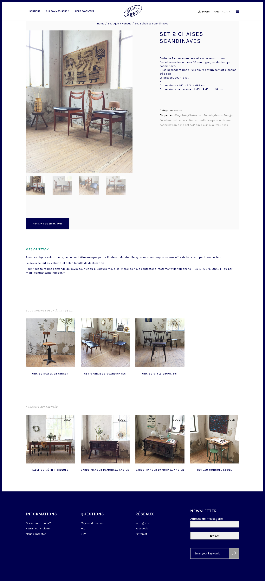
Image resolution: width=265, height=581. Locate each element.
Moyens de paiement (94, 523)
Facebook (141, 528)
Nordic (193, 120)
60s (176, 115)
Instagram (142, 523)
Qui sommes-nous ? (38, 523)
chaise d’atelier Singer (50, 373)
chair (183, 115)
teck (225, 125)
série (181, 125)
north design (207, 120)
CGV (83, 534)
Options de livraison (47, 223)
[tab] (47, 223)
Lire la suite (40, 373)
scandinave (223, 120)
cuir (200, 115)
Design (228, 115)
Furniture (165, 120)
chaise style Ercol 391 (160, 373)
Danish (208, 115)
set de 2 (190, 125)
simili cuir (202, 125)
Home (100, 23)
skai (211, 125)
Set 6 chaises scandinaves (105, 373)
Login (206, 11)
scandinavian (168, 125)
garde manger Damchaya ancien (105, 470)
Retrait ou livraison (38, 528)
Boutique (113, 23)
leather (177, 120)
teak (218, 125)
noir (185, 120)
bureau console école (214, 470)
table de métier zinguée (50, 470)
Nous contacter (36, 534)
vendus (126, 23)
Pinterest (141, 534)
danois (218, 115)
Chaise (192, 115)
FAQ (83, 528)
